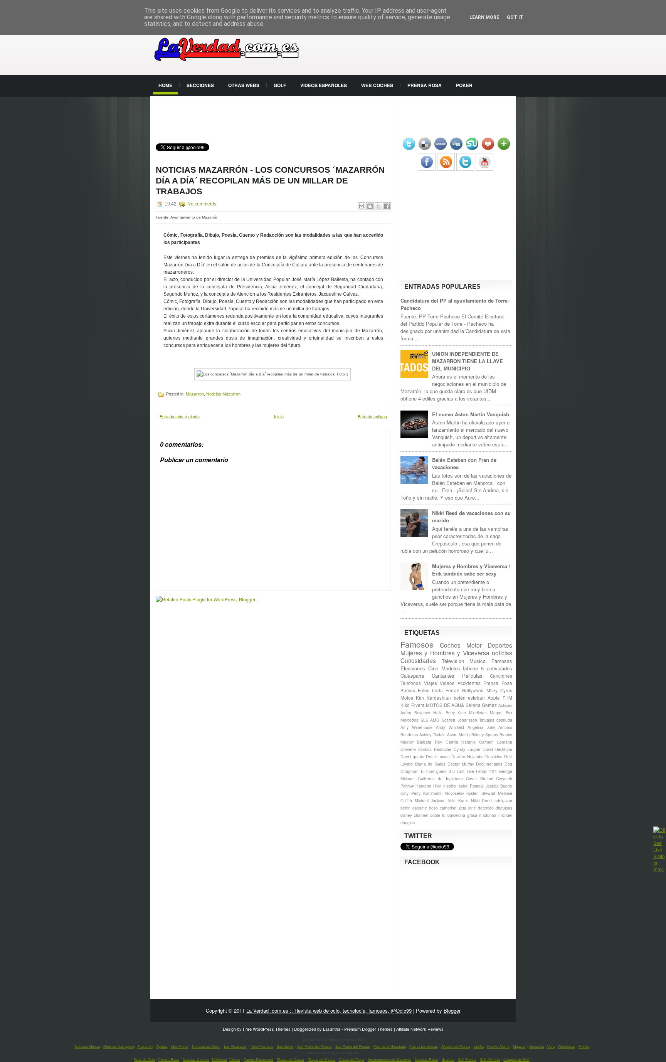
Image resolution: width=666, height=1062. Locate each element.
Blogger (452, 1010)
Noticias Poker (426, 1060)
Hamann (423, 786)
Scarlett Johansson (459, 720)
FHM (507, 698)
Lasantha (331, 1029)
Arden (405, 712)
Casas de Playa (351, 1060)
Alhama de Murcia (455, 1047)
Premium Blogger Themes (368, 1029)
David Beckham (497, 749)
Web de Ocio (144, 1060)
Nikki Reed (481, 800)
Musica (477, 661)
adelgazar (503, 800)
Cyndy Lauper (467, 749)
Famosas (501, 661)
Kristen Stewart (480, 793)
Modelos (450, 668)
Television (453, 661)
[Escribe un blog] (370, 206)
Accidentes (469, 683)
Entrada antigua (372, 416)
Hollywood (473, 690)
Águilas (162, 1047)
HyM (437, 786)
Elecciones (412, 668)
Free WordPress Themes (267, 1029)
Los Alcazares (235, 1047)
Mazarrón (145, 1047)
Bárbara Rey (429, 742)
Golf (280, 85)
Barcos (407, 690)
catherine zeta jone (458, 808)
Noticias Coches (196, 1060)
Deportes (500, 645)
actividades (499, 668)
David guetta (412, 756)
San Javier (285, 1047)
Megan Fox (501, 712)
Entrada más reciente (180, 416)
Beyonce (422, 712)
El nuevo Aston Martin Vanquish (470, 414)
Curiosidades (418, 660)
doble (435, 815)
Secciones (200, 85)
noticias (502, 652)
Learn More (484, 17)
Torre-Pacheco (261, 1047)
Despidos (493, 756)
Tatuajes (486, 720)
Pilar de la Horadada (389, 1047)
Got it (515, 17)
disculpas (504, 808)
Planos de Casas (290, 1060)
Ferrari (452, 690)
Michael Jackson (430, 800)
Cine (433, 668)
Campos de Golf (516, 1060)
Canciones (501, 676)
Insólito (449, 786)
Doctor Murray (460, 764)
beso (433, 808)
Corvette (408, 749)
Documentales (489, 764)
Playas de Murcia (321, 1060)
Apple (494, 698)
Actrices (505, 705)
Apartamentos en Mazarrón (389, 1060)
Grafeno (448, 1060)
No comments (201, 204)
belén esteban (469, 698)
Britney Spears (484, 734)
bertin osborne (413, 808)
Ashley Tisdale (432, 734)
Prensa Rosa (424, 85)
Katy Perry (410, 793)
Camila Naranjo (461, 742)
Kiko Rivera (412, 705)
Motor (474, 645)
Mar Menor (179, 1047)
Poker (464, 85)
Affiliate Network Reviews (420, 1029)
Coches (450, 645)
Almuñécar (566, 1047)
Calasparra (412, 675)
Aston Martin (458, 734)
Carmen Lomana (495, 742)
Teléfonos (219, 1060)
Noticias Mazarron (223, 394)
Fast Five (465, 771)
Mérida (584, 1047)
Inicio (279, 416)
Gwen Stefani (479, 778)
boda (437, 690)
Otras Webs (243, 85)
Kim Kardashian (433, 698)
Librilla (479, 1047)
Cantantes (443, 675)
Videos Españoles (323, 85)
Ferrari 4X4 (486, 771)
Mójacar (519, 1047)
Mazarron (195, 394)
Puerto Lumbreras (423, 1047)
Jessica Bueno (499, 786)
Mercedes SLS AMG (419, 720)
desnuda (504, 720)
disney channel (414, 815)
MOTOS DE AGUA (445, 705)
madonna (487, 815)
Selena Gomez (481, 705)
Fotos (423, 690)
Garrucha (536, 1047)
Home (165, 85)
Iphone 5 (473, 668)
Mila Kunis (458, 800)
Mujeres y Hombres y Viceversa (444, 652)
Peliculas (472, 675)
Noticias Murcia (87, 1047)
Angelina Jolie (481, 727)
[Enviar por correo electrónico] (361, 206)
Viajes (430, 683)
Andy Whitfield (450, 727)
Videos (447, 683)
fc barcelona (453, 815)
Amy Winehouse (416, 727)
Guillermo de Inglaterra (440, 778)
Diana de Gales (430, 764)
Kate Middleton (472, 712)
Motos (406, 698)
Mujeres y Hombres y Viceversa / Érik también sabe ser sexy (471, 569)
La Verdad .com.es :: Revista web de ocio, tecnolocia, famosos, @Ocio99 (329, 1010)
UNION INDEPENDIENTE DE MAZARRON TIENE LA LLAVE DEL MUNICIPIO (467, 361)
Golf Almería (490, 1060)
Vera (551, 1047)
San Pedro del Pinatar (314, 1047)
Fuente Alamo (498, 1047)
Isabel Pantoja (470, 786)
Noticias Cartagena (118, 1047)
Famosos (416, 644)
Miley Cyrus (499, 690)
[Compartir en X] (378, 206)
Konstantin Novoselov (443, 793)
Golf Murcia (467, 1060)
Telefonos (410, 683)
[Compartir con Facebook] (387, 206)
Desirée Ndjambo (467, 756)
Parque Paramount (258, 1060)
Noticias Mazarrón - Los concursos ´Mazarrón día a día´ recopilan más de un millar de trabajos (270, 180)
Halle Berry (444, 712)
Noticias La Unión (206, 1047)
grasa (472, 815)
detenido (486, 808)
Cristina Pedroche (434, 749)
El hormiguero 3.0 (438, 771)
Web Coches (377, 85)
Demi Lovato (438, 756)
